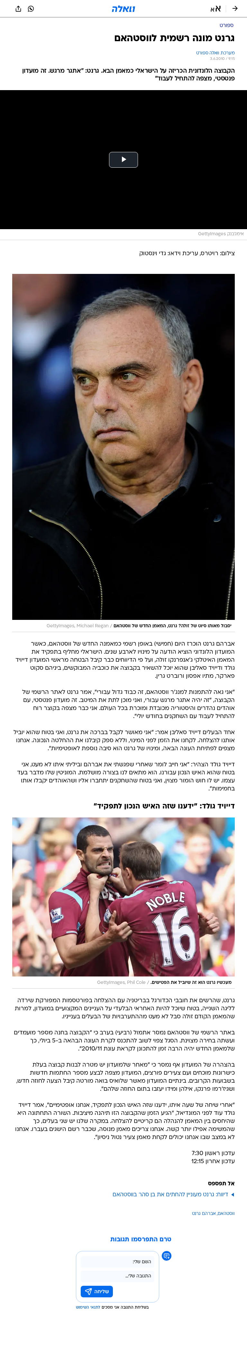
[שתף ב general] (18, 8)
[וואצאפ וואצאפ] (31, 8)
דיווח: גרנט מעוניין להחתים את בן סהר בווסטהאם (170, 1195)
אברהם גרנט (204, 1214)
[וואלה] (123, 8)
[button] (216, 9)
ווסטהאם (226, 1214)
